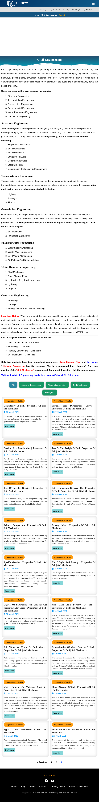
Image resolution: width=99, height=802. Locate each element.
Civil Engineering (45, 9)
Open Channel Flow (17, 342)
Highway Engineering (31, 384)
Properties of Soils (14, 401)
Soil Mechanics (80, 384)
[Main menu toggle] (93, 4)
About (32, 786)
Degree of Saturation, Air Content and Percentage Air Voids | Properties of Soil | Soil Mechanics (25, 607)
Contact (43, 786)
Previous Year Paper (63, 9)
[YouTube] (52, 780)
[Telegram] (46, 780)
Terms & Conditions (78, 786)
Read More (9, 426)
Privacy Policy (58, 786)
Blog (23, 786)
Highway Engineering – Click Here (24, 351)
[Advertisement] (49, 37)
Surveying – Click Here (19, 346)
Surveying (49, 392)
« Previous (42, 762)
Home (14, 786)
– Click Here (33, 342)
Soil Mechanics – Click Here (22, 355)
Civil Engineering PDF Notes (82, 9)
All (13, 384)
